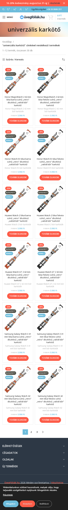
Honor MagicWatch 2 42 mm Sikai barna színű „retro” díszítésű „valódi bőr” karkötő (18, 101)
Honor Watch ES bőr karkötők (18, 168)
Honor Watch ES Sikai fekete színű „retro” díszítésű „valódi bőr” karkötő (50, 162)
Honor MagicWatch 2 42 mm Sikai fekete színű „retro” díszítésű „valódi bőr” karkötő (50, 101)
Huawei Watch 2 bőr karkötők (18, 224)
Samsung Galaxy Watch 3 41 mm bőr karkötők (18, 347)
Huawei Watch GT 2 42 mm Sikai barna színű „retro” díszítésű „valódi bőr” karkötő (17, 276)
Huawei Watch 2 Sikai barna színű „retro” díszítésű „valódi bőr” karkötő (18, 218)
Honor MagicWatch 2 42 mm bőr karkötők (18, 110)
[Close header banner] (64, 3)
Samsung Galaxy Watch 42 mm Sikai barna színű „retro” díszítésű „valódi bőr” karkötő (17, 400)
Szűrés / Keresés (15, 59)
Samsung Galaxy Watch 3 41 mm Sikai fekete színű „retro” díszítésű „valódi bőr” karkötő (50, 338)
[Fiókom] (20, 9)
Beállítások (44, 504)
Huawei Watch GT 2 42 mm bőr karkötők (17, 285)
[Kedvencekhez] (27, 71)
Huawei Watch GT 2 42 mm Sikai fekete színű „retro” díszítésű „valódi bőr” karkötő (50, 276)
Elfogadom (10, 504)
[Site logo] (32, 16)
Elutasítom (27, 504)
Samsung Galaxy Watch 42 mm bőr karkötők (18, 409)
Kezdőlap (7, 41)
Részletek (8, 494)
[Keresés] (3, 9)
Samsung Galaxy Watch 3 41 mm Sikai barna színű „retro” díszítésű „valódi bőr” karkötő (17, 338)
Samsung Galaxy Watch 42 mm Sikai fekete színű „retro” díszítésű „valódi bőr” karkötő (50, 400)
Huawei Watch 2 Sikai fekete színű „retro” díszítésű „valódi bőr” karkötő (50, 218)
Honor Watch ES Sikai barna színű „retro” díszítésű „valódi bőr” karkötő (18, 162)
